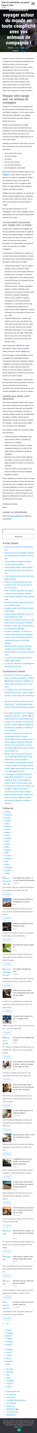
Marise (27, 48)
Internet (7, 841)
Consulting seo (11, 1415)
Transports (8, 870)
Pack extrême (10, 1397)
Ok (19, 1430)
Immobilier (8, 838)
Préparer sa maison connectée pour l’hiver (18, 582)
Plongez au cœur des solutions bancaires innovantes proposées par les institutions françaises (19, 640)
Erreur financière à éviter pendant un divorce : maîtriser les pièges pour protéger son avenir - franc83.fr (19, 765)
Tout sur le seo (11, 1394)
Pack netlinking (11, 1403)
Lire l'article (7, 894)
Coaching (7, 821)
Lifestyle (7, 844)
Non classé (8, 856)
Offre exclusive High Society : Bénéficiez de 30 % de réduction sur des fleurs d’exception (23, 1087)
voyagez (5, 175)
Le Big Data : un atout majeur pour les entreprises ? (19, 695)
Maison (7, 847)
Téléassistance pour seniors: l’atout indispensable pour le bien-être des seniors (23, 992)
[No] (34, 1426)
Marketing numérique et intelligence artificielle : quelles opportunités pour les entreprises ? (19, 684)
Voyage (22, 51)
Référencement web (12, 1392)
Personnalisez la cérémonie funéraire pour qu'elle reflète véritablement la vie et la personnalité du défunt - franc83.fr (19, 777)
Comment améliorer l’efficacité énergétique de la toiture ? (19, 707)
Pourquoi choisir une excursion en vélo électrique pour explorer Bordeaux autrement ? (23, 1184)
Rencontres (8, 859)
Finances (7, 832)
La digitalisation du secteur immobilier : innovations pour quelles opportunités (23, 1161)
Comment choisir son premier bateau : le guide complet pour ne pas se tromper (23, 1210)
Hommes (7, 835)
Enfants (7, 824)
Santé (6, 862)
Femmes (7, 829)
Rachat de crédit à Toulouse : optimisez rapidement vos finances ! (23, 1233)
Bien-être (8, 818)
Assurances (8, 815)
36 (7, 1324)
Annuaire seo (10, 1406)
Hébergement (10, 1409)
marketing (8, 850)
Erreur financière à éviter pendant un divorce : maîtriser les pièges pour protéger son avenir (23, 1064)
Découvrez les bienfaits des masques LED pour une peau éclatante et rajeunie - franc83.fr (18, 736)
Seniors (7, 864)
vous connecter (16, 516)
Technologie (8, 867)
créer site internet (12, 1412)
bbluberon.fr (25, 351)
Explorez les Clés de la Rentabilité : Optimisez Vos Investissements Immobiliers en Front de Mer (19, 556)
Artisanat (7, 812)
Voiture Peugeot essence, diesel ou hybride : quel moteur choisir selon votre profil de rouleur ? (19, 570)
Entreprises (8, 826)
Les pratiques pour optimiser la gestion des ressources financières (18, 800)
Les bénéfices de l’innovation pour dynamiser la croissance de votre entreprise (19, 728)
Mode (6, 853)
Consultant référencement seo (16, 1400)
